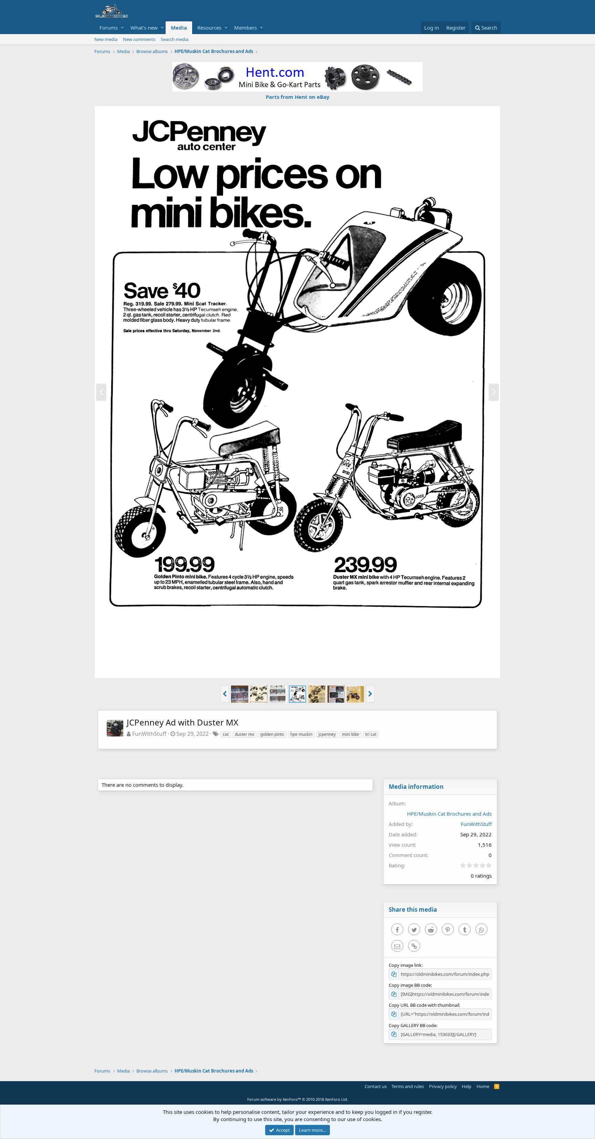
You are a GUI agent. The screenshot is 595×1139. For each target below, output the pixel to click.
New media (105, 39)
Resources (209, 27)
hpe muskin (301, 734)
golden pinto (272, 734)
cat (226, 734)
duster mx (244, 734)
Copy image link (405, 965)
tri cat (370, 734)
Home (483, 1086)
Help (466, 1086)
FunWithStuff (149, 734)
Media (179, 27)
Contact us (376, 1086)
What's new (144, 27)
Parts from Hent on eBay (298, 96)
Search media (174, 39)
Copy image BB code (410, 985)
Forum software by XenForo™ (297, 1099)
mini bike (350, 734)
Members (245, 27)
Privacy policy (443, 1086)
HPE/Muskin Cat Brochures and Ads (449, 813)
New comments (139, 39)
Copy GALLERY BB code (412, 1025)
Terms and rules (408, 1086)
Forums (109, 27)
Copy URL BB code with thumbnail (424, 1005)
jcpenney (327, 734)
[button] (122, 27)
